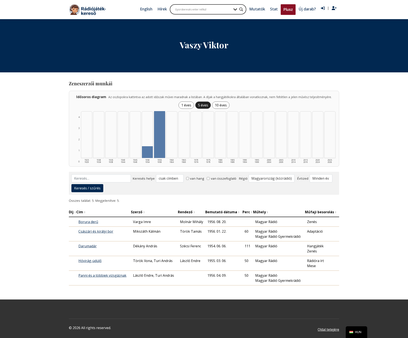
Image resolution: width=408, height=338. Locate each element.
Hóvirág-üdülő (90, 260)
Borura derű (88, 221)
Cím (80, 212)
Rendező (186, 212)
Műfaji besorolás (320, 212)
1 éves (186, 105)
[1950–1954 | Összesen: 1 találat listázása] (147, 152)
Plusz (288, 9)
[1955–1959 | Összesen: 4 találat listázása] (159, 134)
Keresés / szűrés (87, 188)
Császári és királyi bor (95, 231)
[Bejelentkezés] (323, 8)
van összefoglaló (223, 178)
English (146, 8)
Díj (72, 212)
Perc (247, 212)
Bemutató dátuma (222, 212)
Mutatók (257, 8)
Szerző (138, 212)
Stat (274, 8)
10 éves (221, 105)
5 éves (203, 105)
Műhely (260, 212)
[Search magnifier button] (241, 9)
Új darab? (307, 8)
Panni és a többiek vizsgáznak (102, 275)
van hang (197, 178)
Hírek (162, 8)
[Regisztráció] (334, 8)
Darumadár (87, 246)
